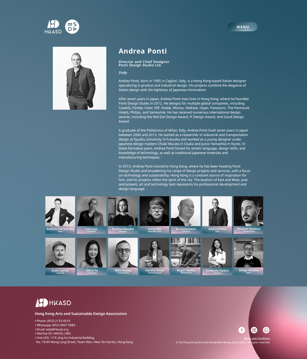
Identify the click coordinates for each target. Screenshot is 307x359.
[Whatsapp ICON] (266, 330)
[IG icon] (254, 330)
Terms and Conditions (257, 338)
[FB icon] (242, 330)
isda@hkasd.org (57, 329)
